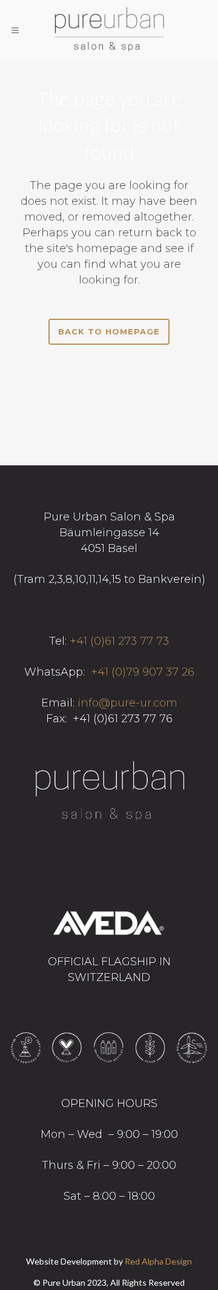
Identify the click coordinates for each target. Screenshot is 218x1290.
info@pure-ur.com (127, 703)
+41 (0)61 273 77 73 (119, 641)
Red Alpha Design (158, 1261)
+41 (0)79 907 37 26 (142, 672)
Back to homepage (109, 331)
